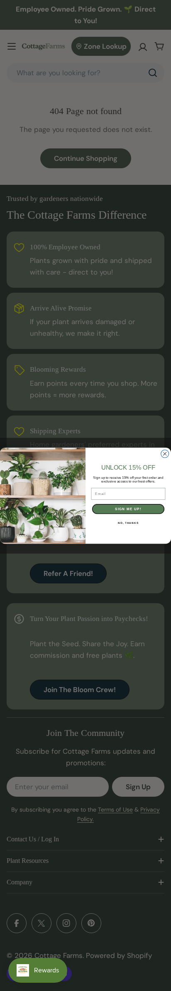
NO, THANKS (128, 522)
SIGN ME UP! (128, 509)
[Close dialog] (165, 454)
